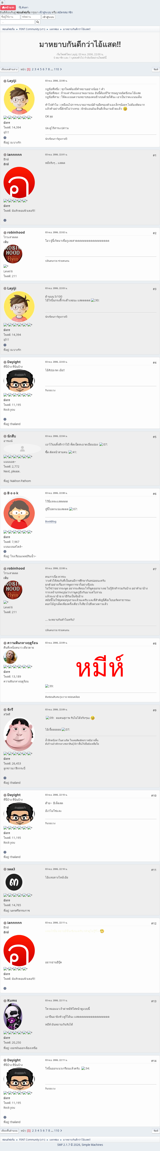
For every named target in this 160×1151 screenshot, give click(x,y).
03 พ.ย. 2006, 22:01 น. (56, 154)
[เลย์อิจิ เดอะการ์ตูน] (5, 138)
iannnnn (14, 154)
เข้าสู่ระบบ (45, 12)
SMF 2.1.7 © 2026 (68, 1145)
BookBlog (50, 521)
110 (56, 69)
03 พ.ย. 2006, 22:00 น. (56, 80)
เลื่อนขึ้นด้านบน (9, 1130)
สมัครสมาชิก (65, 12)
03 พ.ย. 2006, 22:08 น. (56, 492)
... (52, 69)
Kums (12, 1000)
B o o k (12, 493)
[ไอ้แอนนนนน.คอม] (5, 220)
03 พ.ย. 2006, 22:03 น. (56, 288)
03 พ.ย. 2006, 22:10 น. (56, 794)
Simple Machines (92, 1145)
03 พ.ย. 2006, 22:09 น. (56, 642)
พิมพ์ (156, 69)
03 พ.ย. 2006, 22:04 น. (56, 436)
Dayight (14, 362)
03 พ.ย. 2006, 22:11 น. (56, 922)
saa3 (11, 869)
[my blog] (5, 419)
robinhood (16, 232)
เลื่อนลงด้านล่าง (9, 69)
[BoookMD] (5, 551)
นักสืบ (11, 436)
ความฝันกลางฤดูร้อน (22, 642)
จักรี (10, 709)
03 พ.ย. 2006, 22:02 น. (56, 232)
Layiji (11, 80)
